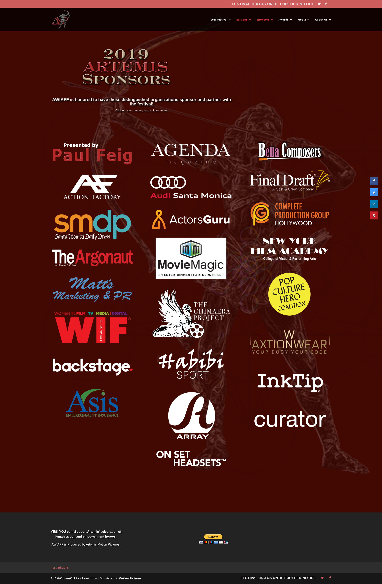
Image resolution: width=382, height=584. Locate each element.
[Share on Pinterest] (374, 218)
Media (302, 19)
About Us (321, 19)
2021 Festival (219, 19)
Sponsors (263, 19)
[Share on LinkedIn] (374, 207)
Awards (283, 19)
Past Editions (60, 567)
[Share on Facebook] (374, 184)
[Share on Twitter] (374, 195)
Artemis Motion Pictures (123, 578)
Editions (242, 19)
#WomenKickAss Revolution (77, 578)
